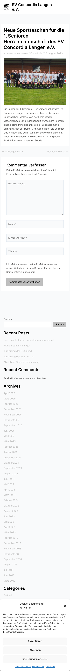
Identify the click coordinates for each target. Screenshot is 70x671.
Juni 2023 (9, 516)
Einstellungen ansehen (35, 659)
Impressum (50, 666)
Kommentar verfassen (16, 53)
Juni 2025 (9, 430)
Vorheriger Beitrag (13, 151)
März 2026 (10, 398)
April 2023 (9, 527)
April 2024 (9, 489)
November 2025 (13, 414)
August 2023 (11, 511)
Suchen (8, 319)
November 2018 (12, 548)
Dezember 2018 (12, 543)
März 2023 (10, 532)
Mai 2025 (9, 436)
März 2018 (9, 580)
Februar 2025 (11, 446)
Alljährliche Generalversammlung (21, 362)
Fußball (8, 595)
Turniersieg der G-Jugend (18, 351)
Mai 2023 (9, 521)
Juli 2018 (8, 570)
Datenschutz (38, 666)
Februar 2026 (11, 403)
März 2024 (10, 494)
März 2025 (10, 441)
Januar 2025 (11, 452)
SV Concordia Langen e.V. (32, 7)
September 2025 (13, 425)
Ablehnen (35, 650)
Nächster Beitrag (57, 151)
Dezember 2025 (12, 409)
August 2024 (11, 473)
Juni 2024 (9, 478)
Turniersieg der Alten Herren (19, 356)
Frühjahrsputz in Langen (17, 345)
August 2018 (11, 564)
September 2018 (13, 559)
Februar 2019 (11, 537)
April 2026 (9, 393)
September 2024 (13, 468)
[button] (65, 605)
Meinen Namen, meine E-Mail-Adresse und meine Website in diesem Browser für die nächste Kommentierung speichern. (33, 268)
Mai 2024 (9, 484)
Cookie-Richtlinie (23, 666)
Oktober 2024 (11, 462)
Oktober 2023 (11, 505)
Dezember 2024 (12, 457)
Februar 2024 (11, 500)
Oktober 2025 (11, 420)
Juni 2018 (9, 575)
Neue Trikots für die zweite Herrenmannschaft (29, 340)
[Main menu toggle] (63, 7)
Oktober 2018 (11, 554)
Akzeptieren (35, 641)
